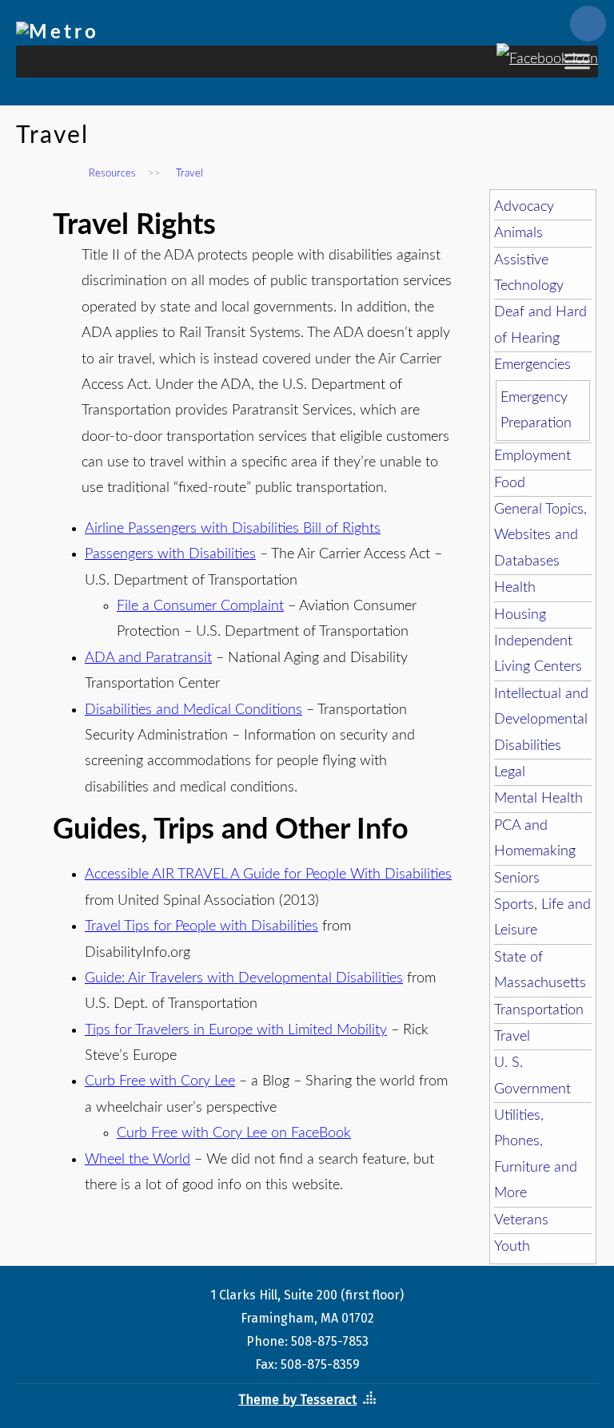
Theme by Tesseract (297, 1399)
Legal (509, 772)
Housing (520, 615)
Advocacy (524, 207)
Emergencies (532, 365)
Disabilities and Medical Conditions (193, 710)
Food (509, 483)
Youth (512, 1247)
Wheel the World (137, 1159)
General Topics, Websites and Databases (540, 535)
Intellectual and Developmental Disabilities (541, 720)
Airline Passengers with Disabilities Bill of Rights (233, 529)
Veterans (521, 1220)
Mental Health (538, 798)
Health (515, 588)
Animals (518, 233)
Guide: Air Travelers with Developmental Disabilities (244, 978)
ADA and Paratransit (148, 658)
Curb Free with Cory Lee (160, 1081)
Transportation (539, 1010)
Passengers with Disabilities (170, 554)
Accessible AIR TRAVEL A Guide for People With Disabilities (268, 874)
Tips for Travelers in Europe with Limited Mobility (236, 1030)
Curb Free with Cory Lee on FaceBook (234, 1133)
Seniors (517, 878)
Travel (512, 1036)
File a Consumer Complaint (200, 606)
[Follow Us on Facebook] (547, 52)
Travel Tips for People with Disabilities (201, 926)
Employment (532, 456)
